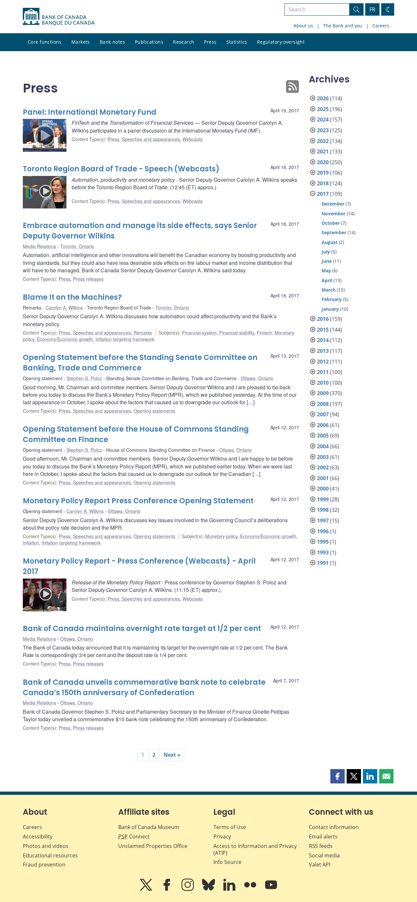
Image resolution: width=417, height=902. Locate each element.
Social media (324, 855)
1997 (323, 520)
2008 (323, 404)
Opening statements (154, 411)
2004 (323, 446)
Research (183, 42)
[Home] (58, 16)
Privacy (222, 836)
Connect (134, 836)
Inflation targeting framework (124, 339)
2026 (323, 98)
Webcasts (192, 139)
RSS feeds (321, 846)
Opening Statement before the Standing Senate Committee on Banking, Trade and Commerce (140, 362)
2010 (323, 382)
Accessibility (37, 836)
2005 (323, 435)
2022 (323, 141)
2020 (323, 162)
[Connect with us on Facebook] (167, 889)
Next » (172, 754)
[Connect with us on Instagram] (188, 889)
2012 (323, 361)
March (329, 290)
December (333, 204)
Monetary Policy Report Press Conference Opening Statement (138, 501)
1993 (323, 552)
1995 (323, 541)
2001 (323, 478)
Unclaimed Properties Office (152, 846)
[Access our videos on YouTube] (271, 889)
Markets (80, 42)
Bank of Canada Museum (148, 827)
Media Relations (39, 246)
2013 (323, 350)
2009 (323, 393)
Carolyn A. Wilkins (64, 307)
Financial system (199, 332)
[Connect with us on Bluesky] (209, 889)
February (332, 299)
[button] (337, 776)
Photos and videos (45, 846)
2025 (323, 109)
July (326, 252)
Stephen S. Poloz (84, 378)
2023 (323, 130)
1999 (323, 499)
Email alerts (323, 836)
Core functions (45, 42)
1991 (323, 562)
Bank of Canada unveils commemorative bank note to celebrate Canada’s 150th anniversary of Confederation (144, 687)
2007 (323, 414)
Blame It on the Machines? (72, 297)
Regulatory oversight (281, 42)
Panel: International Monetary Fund (89, 112)
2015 (323, 329)
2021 (323, 151)
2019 (323, 172)
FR (372, 9)
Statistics (236, 42)
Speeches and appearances (151, 139)
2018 (323, 183)
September (334, 232)
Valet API (319, 864)
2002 (323, 467)
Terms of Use (229, 827)
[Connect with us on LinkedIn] (230, 889)
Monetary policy (221, 536)
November (333, 213)
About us (303, 25)
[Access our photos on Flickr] (250, 889)
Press (210, 42)
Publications (149, 42)
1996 (323, 531)
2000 (323, 488)
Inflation (31, 542)
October (331, 223)
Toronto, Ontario (77, 246)
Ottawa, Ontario (257, 378)
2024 (323, 119)
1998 (323, 509)
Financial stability (236, 332)
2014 (323, 340)
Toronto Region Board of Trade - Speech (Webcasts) (121, 169)
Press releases (88, 279)
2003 (323, 457)
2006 (323, 425)
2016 (323, 318)
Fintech (264, 332)
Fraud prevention (44, 864)
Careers (380, 25)
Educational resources (50, 855)
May (326, 270)
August (330, 242)
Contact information (334, 827)
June (327, 261)
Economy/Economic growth (65, 339)
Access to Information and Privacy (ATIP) (255, 849)
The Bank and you (342, 25)
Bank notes (112, 42)
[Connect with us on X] (146, 889)
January (330, 309)
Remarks (143, 332)
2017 (323, 193)
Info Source (227, 862)
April (327, 280)
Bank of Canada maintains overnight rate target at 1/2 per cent (142, 628)
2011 (323, 372)
